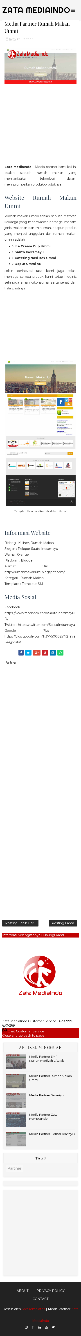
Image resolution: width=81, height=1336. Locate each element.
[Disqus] (40, 732)
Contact (40, 1299)
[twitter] (53, 1327)
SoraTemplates (33, 1309)
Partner (27, 39)
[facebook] (33, 1327)
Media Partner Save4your (48, 1095)
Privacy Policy (50, 1291)
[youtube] (46, 1327)
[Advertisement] (40, 128)
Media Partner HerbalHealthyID (52, 1134)
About (22, 1291)
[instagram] (26, 1327)
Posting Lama (63, 923)
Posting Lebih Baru (20, 923)
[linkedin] (39, 1327)
